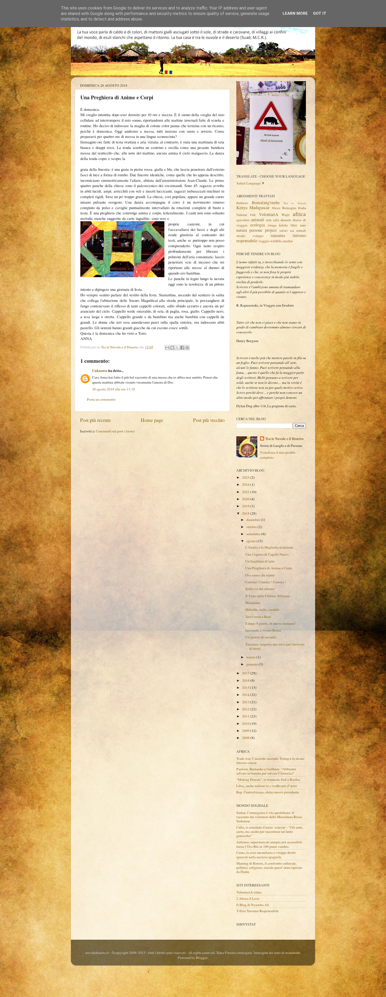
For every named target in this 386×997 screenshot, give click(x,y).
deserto (286, 220)
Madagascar (259, 207)
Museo (276, 208)
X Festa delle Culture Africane (267, 595)
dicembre (253, 519)
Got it (319, 13)
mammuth (292, 952)
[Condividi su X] (177, 347)
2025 (246, 477)
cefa (276, 220)
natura (241, 230)
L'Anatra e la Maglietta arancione (269, 547)
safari (283, 230)
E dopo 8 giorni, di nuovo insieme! (270, 623)
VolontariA (268, 214)
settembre (253, 533)
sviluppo (258, 236)
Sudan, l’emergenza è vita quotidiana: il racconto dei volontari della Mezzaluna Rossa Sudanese (269, 816)
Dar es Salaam (295, 203)
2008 (246, 737)
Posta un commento (101, 399)
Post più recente (95, 420)
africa (299, 214)
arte (269, 220)
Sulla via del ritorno (259, 588)
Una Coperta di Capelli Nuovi (267, 554)
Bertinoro (242, 203)
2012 (246, 709)
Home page (152, 420)
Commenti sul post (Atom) (115, 431)
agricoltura (242, 220)
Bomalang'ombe (266, 202)
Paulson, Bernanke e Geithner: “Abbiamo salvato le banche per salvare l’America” (266, 771)
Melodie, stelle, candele (262, 609)
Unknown (99, 370)
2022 (246, 491)
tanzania (278, 235)
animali (257, 220)
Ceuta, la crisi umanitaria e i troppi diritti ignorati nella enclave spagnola (266, 854)
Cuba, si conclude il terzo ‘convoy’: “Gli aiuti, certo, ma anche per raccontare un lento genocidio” (269, 831)
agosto (251, 541)
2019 (246, 506)
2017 (246, 673)
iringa (272, 225)
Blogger (201, 957)
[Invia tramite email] (167, 347)
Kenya (241, 207)
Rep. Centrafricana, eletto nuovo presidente (267, 792)
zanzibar (288, 241)
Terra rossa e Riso (258, 616)
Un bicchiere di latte (260, 561)
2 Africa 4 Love (247, 898)
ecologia (257, 225)
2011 (246, 716)
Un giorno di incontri (260, 637)
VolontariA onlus (249, 892)
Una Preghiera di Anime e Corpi (268, 568)
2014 (246, 694)
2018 (246, 513)
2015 (246, 687)
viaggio (263, 241)
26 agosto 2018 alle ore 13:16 (113, 389)
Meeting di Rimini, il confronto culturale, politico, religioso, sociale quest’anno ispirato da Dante (269, 867)
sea (292, 230)
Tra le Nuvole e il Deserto (284, 438)
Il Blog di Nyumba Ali (252, 904)
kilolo (283, 225)
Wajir (285, 214)
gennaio (252, 664)
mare (303, 225)
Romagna (289, 207)
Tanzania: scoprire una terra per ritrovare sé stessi (275, 646)
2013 (246, 702)
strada (240, 235)
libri (294, 225)
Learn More (295, 13)
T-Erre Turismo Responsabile (257, 910)
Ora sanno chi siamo (260, 575)
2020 (246, 499)
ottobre (252, 526)
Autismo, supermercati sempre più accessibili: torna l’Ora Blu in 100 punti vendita (269, 844)
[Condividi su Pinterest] (187, 347)
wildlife (276, 241)
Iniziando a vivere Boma (263, 630)
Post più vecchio (209, 420)
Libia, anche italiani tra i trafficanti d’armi (266, 785)
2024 (246, 484)
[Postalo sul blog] (172, 347)
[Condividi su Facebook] (182, 347)
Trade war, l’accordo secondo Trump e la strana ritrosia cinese (270, 760)
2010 (246, 723)
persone (255, 230)
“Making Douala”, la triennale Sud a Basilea (268, 779)
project (271, 230)
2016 (246, 680)
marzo (251, 657)
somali (301, 230)
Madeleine (252, 602)
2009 (246, 730)
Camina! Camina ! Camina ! (265, 582)
